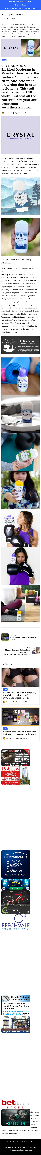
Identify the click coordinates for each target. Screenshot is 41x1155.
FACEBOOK (5, 260)
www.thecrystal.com (19, 173)
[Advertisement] (15, 813)
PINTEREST (25, 260)
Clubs (17, 5)
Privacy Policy (12, 1141)
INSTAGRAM (6, 263)
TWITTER (15, 260)
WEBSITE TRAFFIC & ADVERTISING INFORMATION (21, 8)
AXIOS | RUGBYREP (12, 14)
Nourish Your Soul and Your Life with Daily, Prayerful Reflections (19, 733)
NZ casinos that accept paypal (24, 1130)
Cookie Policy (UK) (27, 1141)
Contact (24, 5)
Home (4, 60)
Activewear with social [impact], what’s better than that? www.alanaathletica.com (19, 695)
